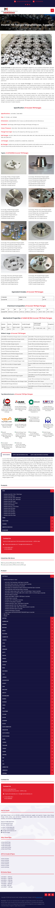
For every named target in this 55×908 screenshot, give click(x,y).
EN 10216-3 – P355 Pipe (7, 880)
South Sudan (5, 736)
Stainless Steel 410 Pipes (9, 510)
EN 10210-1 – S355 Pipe (7, 877)
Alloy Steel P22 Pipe (6, 847)
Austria (4, 618)
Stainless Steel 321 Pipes (9, 504)
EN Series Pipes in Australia (11, 598)
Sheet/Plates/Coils (7, 527)
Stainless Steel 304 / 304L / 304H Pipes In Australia (17, 603)
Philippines (5, 711)
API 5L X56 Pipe (5, 860)
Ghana (4, 664)
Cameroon (5, 637)
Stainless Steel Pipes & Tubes (10, 579)
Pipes (3, 490)
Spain (3, 739)
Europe (4, 655)
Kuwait (4, 683)
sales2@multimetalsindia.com (23, 1)
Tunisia (4, 748)
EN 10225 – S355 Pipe (7, 885)
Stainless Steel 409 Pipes (9, 508)
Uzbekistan (5, 767)
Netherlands (5, 695)
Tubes (3, 517)
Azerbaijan (5, 621)
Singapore (5, 730)
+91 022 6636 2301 (8, 547)
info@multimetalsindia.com (11, 544)
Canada (4, 640)
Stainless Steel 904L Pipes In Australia (13, 608)
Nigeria (4, 699)
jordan (4, 677)
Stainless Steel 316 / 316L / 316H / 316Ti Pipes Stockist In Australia (19, 607)
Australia (5, 576)
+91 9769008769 (39, 1)
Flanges (4, 524)
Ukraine (4, 754)
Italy (3, 674)
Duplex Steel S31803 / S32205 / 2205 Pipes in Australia (17, 596)
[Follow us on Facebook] (49, 894)
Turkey (4, 751)
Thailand (4, 745)
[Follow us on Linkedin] (52, 894)
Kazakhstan (5, 680)
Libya (3, 686)
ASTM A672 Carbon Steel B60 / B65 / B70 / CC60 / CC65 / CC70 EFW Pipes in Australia (25, 593)
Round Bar (5, 530)
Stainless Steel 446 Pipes (9, 513)
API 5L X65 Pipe (5, 863)
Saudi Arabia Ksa (6, 726)
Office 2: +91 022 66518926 (8, 829)
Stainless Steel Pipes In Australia (12, 610)
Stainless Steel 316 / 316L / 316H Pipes (12, 499)
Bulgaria (4, 633)
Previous (47, 61)
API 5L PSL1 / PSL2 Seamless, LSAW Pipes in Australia (16, 582)
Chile (3, 643)
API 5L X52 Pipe (5, 858)
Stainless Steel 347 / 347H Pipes (11, 506)
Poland (4, 714)
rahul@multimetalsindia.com (25, 544)
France (4, 658)
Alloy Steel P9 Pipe (6, 844)
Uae (3, 757)
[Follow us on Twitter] (46, 894)
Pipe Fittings (6, 614)
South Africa (5, 733)
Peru (3, 708)
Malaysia (4, 689)
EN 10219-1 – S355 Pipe (7, 883)
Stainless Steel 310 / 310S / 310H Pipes (12, 497)
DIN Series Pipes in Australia (11, 594)
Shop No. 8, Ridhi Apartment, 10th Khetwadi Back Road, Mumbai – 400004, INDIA (7, 823)
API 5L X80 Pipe (5, 867)
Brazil (4, 630)
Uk (3, 761)
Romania (4, 720)
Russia (4, 723)
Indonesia (5, 671)
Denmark (4, 649)
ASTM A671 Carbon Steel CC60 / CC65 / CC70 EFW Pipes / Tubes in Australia (23, 591)
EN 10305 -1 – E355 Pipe (7, 882)
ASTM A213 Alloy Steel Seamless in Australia (15, 586)
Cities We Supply (6, 832)
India (3, 667)
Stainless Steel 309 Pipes (9, 496)
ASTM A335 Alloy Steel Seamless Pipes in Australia (16, 589)
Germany (4, 661)
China (3, 646)
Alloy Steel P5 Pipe (6, 842)
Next (51, 61)
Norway (4, 702)
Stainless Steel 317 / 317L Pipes (11, 503)
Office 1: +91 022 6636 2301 (8, 827)
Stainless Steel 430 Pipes (9, 511)
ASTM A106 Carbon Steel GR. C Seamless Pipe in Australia (18, 584)
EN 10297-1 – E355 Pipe (7, 878)
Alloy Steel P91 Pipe (6, 849)
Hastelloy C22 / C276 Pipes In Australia (14, 600)
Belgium (4, 627)
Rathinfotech (39, 897)
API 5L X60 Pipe (5, 862)
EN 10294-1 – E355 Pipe (7, 887)
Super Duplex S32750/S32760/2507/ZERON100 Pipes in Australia (19, 612)
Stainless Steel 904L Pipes (10, 515)
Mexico (4, 692)
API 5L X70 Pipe (5, 865)
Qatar (4, 717)
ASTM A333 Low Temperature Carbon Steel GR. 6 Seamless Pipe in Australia (22, 587)
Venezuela (5, 770)
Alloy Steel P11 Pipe (6, 845)
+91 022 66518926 (8, 549)
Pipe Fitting (5, 520)
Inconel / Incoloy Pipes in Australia (13, 601)
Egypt (3, 652)
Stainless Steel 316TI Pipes (10, 501)
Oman (3, 705)
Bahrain (4, 624)
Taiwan (4, 742)
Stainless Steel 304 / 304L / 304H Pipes (13, 494)
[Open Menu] (52, 10)
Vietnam (4, 773)
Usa (3, 764)
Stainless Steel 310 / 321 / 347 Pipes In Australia (16, 605)
